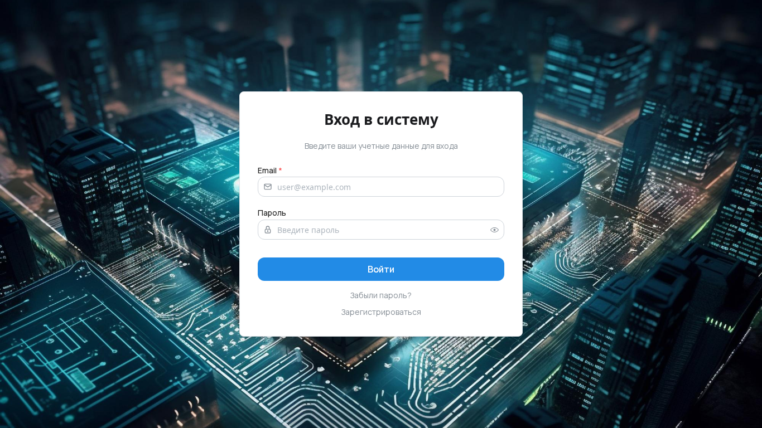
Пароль (272, 212)
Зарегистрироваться (381, 312)
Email (270, 170)
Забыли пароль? (381, 295)
